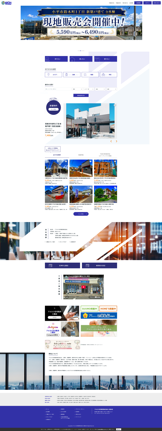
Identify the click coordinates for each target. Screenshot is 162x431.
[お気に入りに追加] (66, 161)
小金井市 (85, 396)
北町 (86, 398)
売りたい (57, 59)
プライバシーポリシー (80, 409)
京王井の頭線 (75, 400)
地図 (91, 74)
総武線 (61, 400)
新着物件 (62, 409)
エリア (55, 74)
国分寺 (88, 402)
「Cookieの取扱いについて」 (102, 429)
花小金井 (71, 402)
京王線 (95, 183)
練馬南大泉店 (100, 265)
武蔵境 (49, 183)
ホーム (47, 409)
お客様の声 (73, 242)
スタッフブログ (62, 242)
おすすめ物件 (63, 411)
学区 (110, 74)
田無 (76, 183)
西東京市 (72, 396)
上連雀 (82, 398)
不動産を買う (118, 3)
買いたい (82, 59)
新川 (88, 398)
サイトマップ (78, 417)
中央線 (46, 183)
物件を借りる (125, 3)
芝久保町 (67, 398)
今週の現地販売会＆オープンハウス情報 (65, 417)
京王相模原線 (94, 400)
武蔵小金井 (50, 209)
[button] (79, 50)
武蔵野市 (80, 396)
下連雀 (58, 398)
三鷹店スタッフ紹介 (50, 242)
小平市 (68, 396)
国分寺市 (89, 396)
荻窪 (85, 402)
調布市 (61, 396)
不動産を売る (111, 3)
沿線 (73, 74)
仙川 (82, 402)
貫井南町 (62, 398)
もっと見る (53, 109)
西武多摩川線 (81, 400)
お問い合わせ (157, 3)
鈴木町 (70, 398)
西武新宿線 (71, 183)
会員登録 (138, 3)
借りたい (107, 59)
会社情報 (131, 3)
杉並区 (65, 396)
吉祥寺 (61, 402)
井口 (74, 398)
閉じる (118, 429)
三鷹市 (58, 396)
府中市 (76, 396)
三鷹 (98, 209)
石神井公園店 (63, 265)
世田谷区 (93, 396)
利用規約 (77, 411)
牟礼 (80, 398)
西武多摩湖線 (100, 400)
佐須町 (76, 398)
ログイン (147, 3)
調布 (98, 183)
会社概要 (48, 411)
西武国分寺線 (87, 400)
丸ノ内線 (105, 400)
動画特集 (62, 414)
